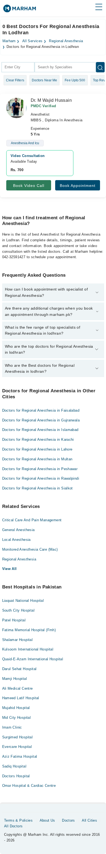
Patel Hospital (14, 620)
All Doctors (13, 826)
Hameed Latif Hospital (20, 698)
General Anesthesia (18, 530)
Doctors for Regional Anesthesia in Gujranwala (41, 420)
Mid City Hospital (16, 718)
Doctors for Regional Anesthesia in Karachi (38, 439)
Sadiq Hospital (14, 766)
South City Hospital (18, 610)
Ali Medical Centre (17, 688)
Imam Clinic (12, 727)
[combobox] (18, 67)
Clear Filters (15, 80)
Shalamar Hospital (17, 640)
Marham (9, 41)
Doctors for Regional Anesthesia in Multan (37, 459)
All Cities (89, 820)
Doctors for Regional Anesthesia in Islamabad (40, 430)
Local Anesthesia (16, 540)
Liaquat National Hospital (23, 601)
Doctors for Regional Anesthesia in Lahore (37, 449)
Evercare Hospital (17, 747)
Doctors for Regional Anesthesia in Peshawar (40, 469)
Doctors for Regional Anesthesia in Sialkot (37, 488)
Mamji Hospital (14, 679)
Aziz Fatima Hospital (19, 756)
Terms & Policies (18, 820)
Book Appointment (77, 185)
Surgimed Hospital (17, 737)
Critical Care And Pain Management (32, 520)
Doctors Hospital (16, 776)
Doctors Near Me (44, 80)
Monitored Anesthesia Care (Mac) (30, 549)
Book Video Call (28, 185)
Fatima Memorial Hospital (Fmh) (29, 630)
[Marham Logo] (19, 10)
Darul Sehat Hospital (19, 669)
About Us (47, 820)
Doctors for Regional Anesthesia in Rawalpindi (40, 478)
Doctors (68, 820)
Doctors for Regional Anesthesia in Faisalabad (41, 410)
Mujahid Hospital (16, 708)
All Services (32, 41)
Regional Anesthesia (66, 41)
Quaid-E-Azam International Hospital (32, 659)
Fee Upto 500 (75, 80)
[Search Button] (100, 67)
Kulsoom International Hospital (28, 649)
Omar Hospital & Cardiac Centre (29, 786)
